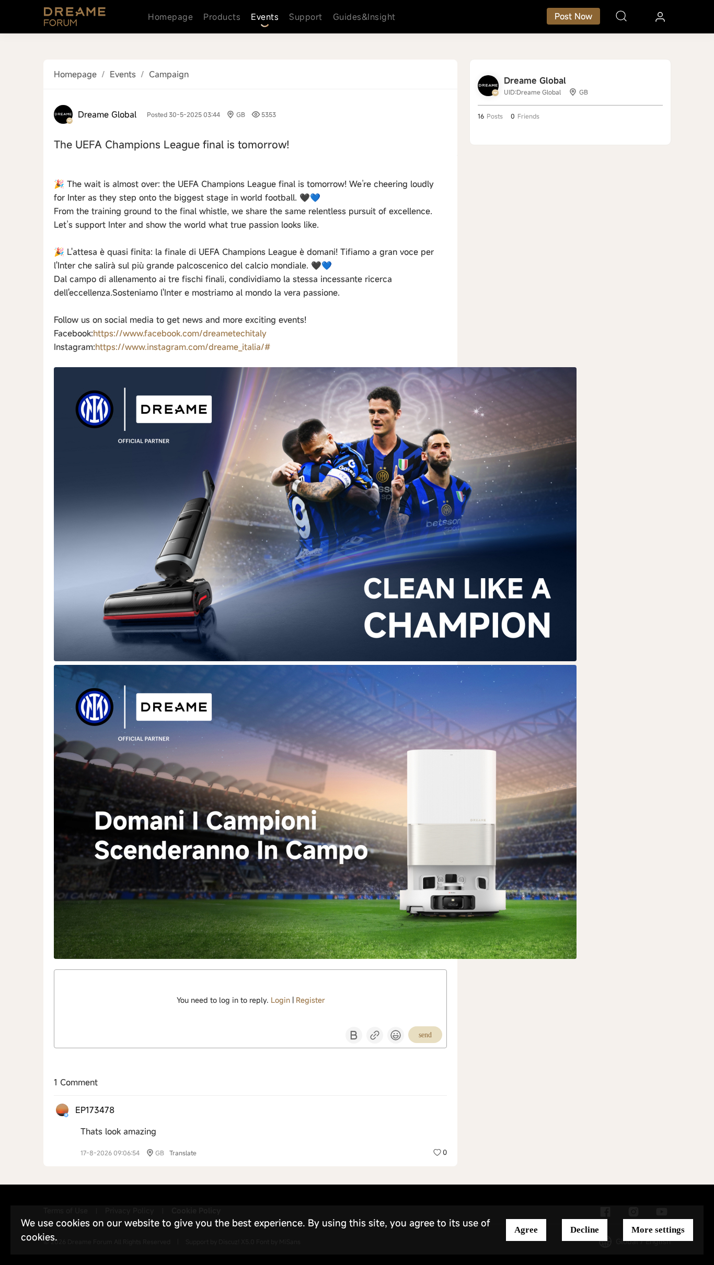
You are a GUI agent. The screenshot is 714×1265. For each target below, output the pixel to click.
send (425, 1035)
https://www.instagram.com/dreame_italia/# (182, 347)
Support (306, 16)
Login (280, 1000)
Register (310, 1000)
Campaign (169, 74)
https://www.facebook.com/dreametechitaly (180, 333)
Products (221, 16)
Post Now (573, 16)
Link (374, 1035)
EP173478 (94, 1110)
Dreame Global (107, 114)
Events (265, 16)
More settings (658, 1230)
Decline (584, 1230)
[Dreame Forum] (74, 16)
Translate (183, 1153)
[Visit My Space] (63, 114)
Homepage (170, 16)
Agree (526, 1230)
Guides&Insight (364, 16)
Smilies (395, 1035)
